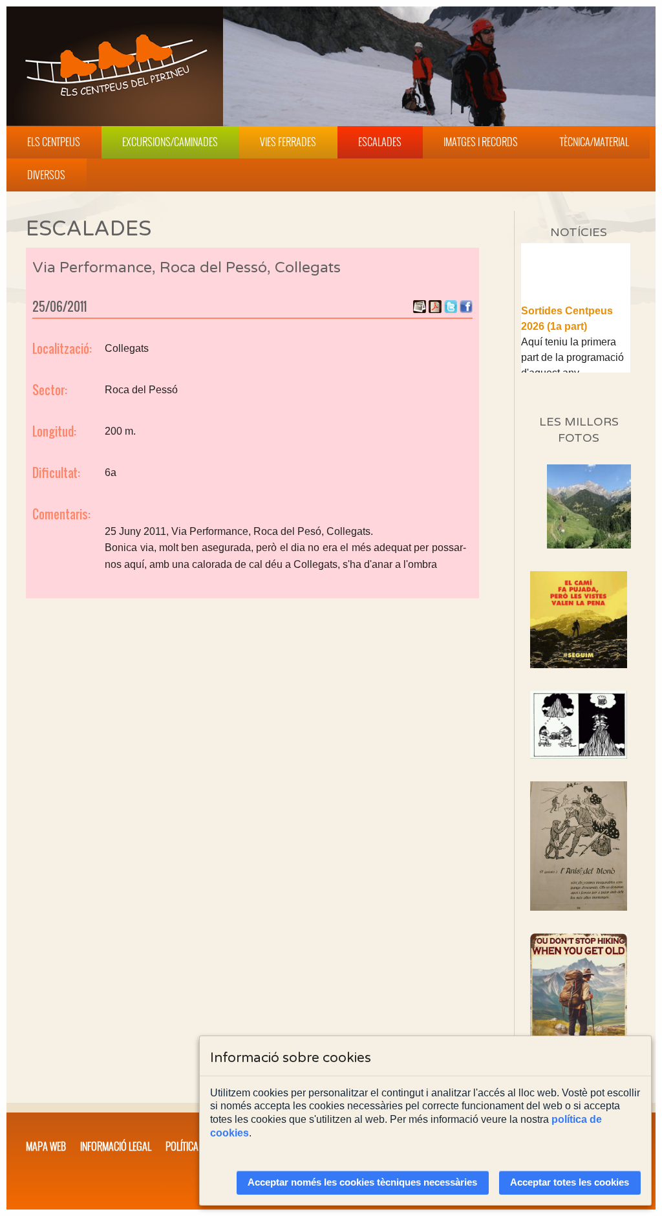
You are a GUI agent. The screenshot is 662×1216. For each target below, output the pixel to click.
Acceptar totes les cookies (569, 1182)
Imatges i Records (480, 142)
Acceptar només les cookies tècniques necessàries (362, 1182)
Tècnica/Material (594, 142)
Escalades (379, 142)
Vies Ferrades (288, 142)
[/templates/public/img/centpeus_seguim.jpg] (578, 619)
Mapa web (46, 1146)
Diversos (46, 175)
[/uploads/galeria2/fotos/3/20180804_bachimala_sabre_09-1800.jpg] (589, 544)
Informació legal (115, 1146)
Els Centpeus (53, 142)
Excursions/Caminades (170, 142)
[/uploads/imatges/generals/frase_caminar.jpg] (578, 1005)
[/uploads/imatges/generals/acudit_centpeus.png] (578, 725)
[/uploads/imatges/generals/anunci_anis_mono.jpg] (578, 846)
